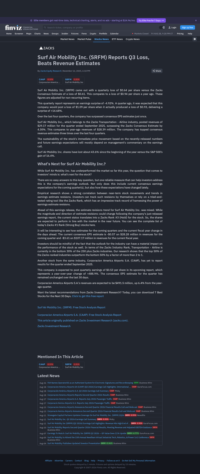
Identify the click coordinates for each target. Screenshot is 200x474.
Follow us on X (113, 460)
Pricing (180, 33)
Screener (19, 33)
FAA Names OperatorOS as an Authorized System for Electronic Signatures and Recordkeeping (90, 382)
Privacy (101, 460)
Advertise (59, 460)
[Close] (196, 20)
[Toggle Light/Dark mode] (162, 27)
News (46, 33)
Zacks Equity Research (50, 71)
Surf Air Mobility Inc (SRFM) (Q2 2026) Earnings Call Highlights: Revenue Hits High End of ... (89, 423)
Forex (84, 33)
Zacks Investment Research (54, 326)
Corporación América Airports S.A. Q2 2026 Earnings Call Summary (78, 391)
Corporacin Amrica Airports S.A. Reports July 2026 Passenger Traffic (79, 403)
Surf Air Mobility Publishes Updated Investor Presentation (74, 443)
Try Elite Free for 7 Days (149, 20)
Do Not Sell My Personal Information (138, 460)
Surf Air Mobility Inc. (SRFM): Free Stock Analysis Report (71, 307)
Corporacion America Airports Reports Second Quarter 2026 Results (79, 395)
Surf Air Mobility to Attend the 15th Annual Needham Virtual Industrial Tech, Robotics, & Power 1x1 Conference (98, 437)
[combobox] (72, 27)
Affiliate (48, 460)
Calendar (114, 33)
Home (9, 33)
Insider (65, 33)
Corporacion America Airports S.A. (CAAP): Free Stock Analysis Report (79, 315)
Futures (74, 33)
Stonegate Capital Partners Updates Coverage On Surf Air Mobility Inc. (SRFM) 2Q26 (86, 415)
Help (190, 33)
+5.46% (106, 443)
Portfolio (103, 33)
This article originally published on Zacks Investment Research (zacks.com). (83, 320)
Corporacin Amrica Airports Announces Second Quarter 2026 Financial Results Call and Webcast (91, 411)
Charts (37, 33)
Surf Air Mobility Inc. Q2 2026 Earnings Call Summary (72, 419)
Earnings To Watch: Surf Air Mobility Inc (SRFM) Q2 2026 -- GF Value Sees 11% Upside (87, 433)
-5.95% (130, 415)
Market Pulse (84, 39)
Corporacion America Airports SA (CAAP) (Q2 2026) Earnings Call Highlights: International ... (89, 387)
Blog (86, 460)
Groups (55, 33)
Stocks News (101, 39)
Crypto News (133, 39)
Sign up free (187, 27)
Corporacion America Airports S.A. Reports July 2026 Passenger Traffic (80, 399)
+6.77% (133, 433)
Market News (67, 39)
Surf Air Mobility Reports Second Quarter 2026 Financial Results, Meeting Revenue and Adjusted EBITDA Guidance (100, 427)
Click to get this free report (88, 296)
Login (173, 27)
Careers (68, 460)
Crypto (93, 33)
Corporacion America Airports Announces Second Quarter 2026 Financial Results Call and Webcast (92, 407)
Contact (78, 460)
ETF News (117, 39)
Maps (28, 33)
